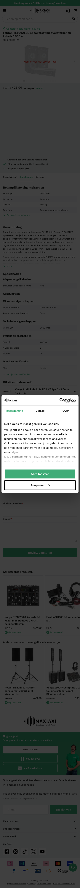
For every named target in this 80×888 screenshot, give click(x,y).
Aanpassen (38, 485)
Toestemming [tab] (14, 410)
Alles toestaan (40, 474)
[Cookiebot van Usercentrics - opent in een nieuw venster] (59, 400)
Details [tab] (40, 410)
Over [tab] (66, 410)
